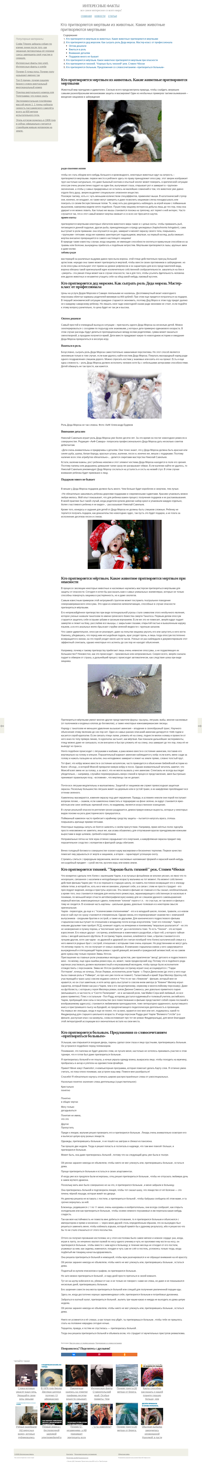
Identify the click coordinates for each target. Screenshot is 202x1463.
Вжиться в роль (77, 49)
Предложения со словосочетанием (108, 1343)
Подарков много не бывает (84, 56)
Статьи (112, 15)
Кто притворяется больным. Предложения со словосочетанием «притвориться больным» (115, 67)
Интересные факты (101, 5)
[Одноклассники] (124, 1354)
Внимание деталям (79, 53)
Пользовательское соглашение (85, 1454)
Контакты (69, 1454)
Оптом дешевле (78, 45)
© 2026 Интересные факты (24, 1454)
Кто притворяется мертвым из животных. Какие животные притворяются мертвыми (112, 38)
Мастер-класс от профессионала (82, 1343)
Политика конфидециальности (77, 1458)
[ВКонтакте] (74, 1354)
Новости (99, 15)
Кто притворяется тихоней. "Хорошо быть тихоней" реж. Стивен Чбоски (105, 63)
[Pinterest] (99, 1354)
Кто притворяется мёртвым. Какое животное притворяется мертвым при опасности (112, 60)
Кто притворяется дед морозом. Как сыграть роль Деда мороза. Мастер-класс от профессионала (119, 42)
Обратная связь (124, 1454)
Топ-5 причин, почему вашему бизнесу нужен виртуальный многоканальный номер (32, 84)
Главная (86, 15)
